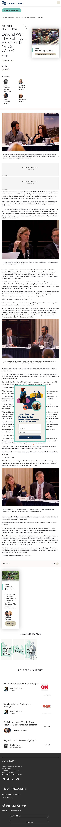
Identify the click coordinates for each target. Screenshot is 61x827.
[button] (30, 417)
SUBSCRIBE (30, 437)
